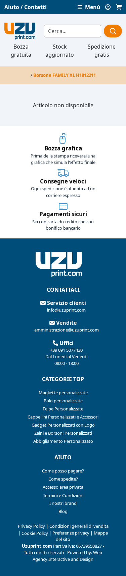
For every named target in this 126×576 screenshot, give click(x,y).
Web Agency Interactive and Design (67, 555)
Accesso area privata (63, 487)
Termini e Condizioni (63, 495)
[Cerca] (113, 31)
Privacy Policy (31, 526)
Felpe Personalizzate (63, 409)
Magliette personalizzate (63, 393)
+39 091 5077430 (66, 350)
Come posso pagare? (63, 471)
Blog (63, 511)
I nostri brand (63, 503)
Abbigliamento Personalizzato (63, 441)
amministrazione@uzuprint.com (66, 330)
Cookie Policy (35, 533)
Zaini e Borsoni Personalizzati (63, 433)
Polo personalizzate (63, 401)
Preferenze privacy (70, 533)
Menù (92, 7)
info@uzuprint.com (66, 310)
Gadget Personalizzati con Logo (63, 425)
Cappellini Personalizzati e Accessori (63, 417)
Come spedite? (63, 479)
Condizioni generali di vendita (79, 526)
